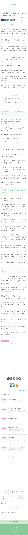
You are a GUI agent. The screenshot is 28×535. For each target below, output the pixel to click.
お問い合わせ (14, 530)
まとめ (6, 104)
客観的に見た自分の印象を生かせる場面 (14, 102)
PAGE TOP (14, 522)
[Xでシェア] (2, 20)
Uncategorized (6, 340)
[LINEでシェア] (11, 20)
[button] (13, 20)
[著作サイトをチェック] (11, 385)
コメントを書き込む (14, 507)
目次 (12, 95)
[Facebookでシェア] (5, 20)
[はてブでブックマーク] (8, 20)
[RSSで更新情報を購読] (17, 385)
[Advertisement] (14, 359)
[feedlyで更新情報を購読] (14, 385)
